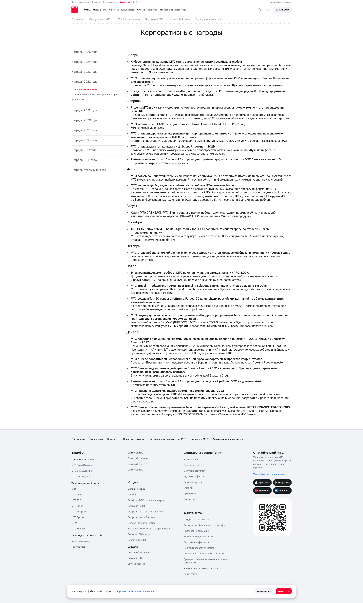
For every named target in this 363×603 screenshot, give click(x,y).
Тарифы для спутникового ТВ (87, 535)
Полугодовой (78, 547)
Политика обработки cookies (199, 548)
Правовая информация (196, 531)
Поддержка (96, 439)
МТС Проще (77, 517)
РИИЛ (74, 523)
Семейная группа (193, 482)
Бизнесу (96, 2)
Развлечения (191, 459)
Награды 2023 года (84, 72)
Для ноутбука (135, 464)
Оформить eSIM (136, 506)
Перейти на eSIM (137, 540)
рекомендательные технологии (137, 591)
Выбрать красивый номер (142, 523)
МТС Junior (77, 506)
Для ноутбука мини (138, 458)
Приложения (190, 493)
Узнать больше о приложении (269, 474)
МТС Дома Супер (80, 476)
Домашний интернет (139, 552)
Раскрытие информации (197, 542)
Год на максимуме (81, 541)
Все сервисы (190, 499)
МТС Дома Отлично (81, 465)
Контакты (113, 439)
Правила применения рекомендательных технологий (206, 561)
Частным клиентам (80, 2)
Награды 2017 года (83, 150)
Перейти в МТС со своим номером (146, 500)
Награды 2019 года (84, 130)
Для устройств (135, 452)
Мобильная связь (137, 489)
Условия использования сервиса (201, 568)
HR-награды (77, 99)
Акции (140, 439)
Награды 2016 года (84, 160)
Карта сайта (190, 574)
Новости (128, 439)
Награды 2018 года (84, 140)
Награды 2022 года (84, 81)
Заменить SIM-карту (139, 534)
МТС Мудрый (78, 511)
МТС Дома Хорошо (81, 471)
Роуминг (132, 494)
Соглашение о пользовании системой (204, 553)
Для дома (133, 547)
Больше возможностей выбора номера (149, 528)
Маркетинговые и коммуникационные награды (95, 94)
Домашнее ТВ (135, 558)
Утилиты (188, 488)
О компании (124, 2)
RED (73, 489)
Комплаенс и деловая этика (199, 536)
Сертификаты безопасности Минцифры (205, 525)
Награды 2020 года (84, 120)
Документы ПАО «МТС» (196, 519)
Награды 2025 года (84, 52)
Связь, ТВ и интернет (82, 459)
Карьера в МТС (199, 439)
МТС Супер (77, 494)
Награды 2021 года (84, 110)
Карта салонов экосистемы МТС (167, 439)
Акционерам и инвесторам (228, 439)
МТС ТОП (76, 500)
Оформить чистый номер (141, 517)
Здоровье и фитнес (194, 476)
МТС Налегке (78, 528)
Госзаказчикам (110, 2)
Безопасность (191, 465)
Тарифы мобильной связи (85, 483)
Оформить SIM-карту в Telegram (145, 511)
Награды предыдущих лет (88, 170)
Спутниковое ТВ (136, 564)
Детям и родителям (194, 471)
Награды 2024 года (84, 62)
